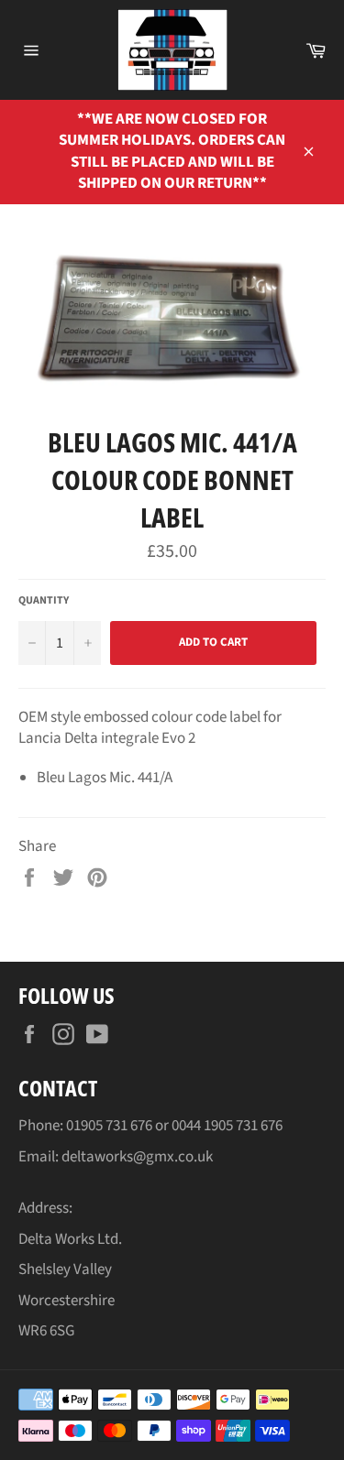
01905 (85, 1126)
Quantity (43, 601)
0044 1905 (204, 1126)
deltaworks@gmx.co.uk (137, 1157)
